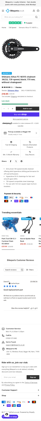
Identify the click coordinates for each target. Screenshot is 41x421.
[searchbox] (12, 270)
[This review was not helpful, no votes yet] (35, 308)
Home (4, 28)
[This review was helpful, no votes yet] (31, 308)
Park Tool (5, 236)
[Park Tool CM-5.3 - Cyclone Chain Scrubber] (10, 225)
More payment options (20, 119)
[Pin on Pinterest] (21, 161)
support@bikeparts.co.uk (15, 345)
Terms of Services (31, 382)
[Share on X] (16, 161)
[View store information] (36, 133)
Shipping (14, 96)
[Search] (36, 17)
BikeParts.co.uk (13, 412)
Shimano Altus (13, 90)
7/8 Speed (12, 28)
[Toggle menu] (3, 11)
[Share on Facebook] (11, 161)
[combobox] (20, 17)
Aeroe (22, 236)
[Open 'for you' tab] (6, 414)
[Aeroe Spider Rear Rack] (28, 225)
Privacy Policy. (10, 385)
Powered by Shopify (27, 412)
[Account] (34, 11)
